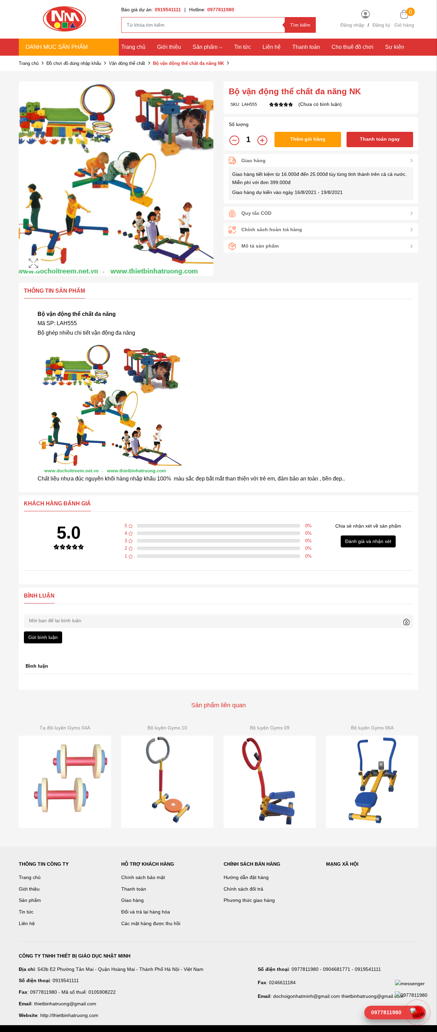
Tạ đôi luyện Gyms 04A (65, 727)
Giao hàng (132, 900)
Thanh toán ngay (380, 139)
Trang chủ (133, 47)
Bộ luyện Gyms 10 (167, 727)
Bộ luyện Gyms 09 (270, 727)
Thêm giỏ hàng (307, 139)
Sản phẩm (205, 47)
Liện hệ (272, 47)
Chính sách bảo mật (143, 877)
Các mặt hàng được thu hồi (150, 923)
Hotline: (211, 9)
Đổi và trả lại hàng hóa (145, 912)
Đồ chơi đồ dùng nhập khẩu (73, 63)
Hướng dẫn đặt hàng (246, 877)
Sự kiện (394, 47)
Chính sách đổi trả (243, 889)
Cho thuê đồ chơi (352, 47)
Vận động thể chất (127, 63)
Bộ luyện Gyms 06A (372, 727)
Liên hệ (27, 923)
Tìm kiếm (300, 25)
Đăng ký (381, 25)
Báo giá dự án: (151, 9)
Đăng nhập (352, 25)
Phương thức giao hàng (249, 900)
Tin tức (242, 47)
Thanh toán (306, 47)
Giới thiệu (169, 47)
